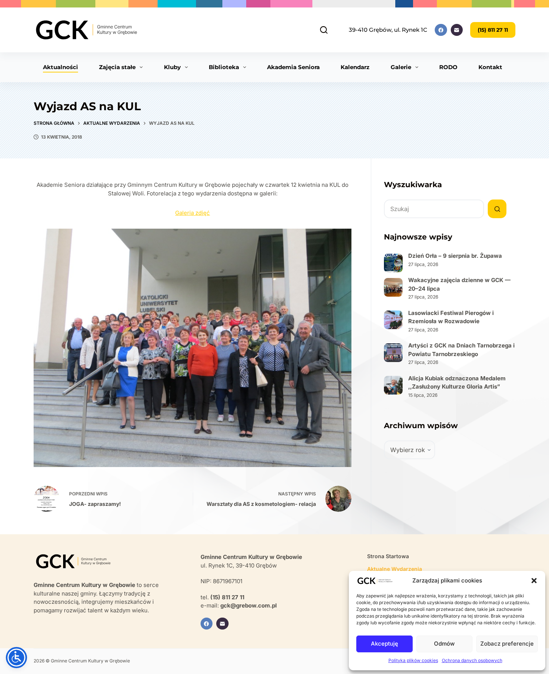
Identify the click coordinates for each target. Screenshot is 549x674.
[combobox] (434, 209)
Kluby (172, 67)
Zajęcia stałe (117, 67)
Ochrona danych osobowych (472, 660)
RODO (448, 67)
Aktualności (60, 67)
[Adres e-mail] (457, 30)
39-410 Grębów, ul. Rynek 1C (388, 29)
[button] (534, 580)
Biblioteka (224, 67)
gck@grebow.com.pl (248, 605)
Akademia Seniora (293, 67)
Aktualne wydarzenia (394, 569)
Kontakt (490, 67)
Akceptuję (384, 643)
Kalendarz (355, 67)
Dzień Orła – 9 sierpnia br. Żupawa (455, 255)
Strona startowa (388, 556)
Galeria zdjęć (192, 212)
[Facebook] (441, 30)
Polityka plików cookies (413, 660)
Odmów (444, 643)
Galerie (401, 67)
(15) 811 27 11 (493, 30)
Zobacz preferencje (507, 643)
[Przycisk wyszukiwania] (497, 209)
